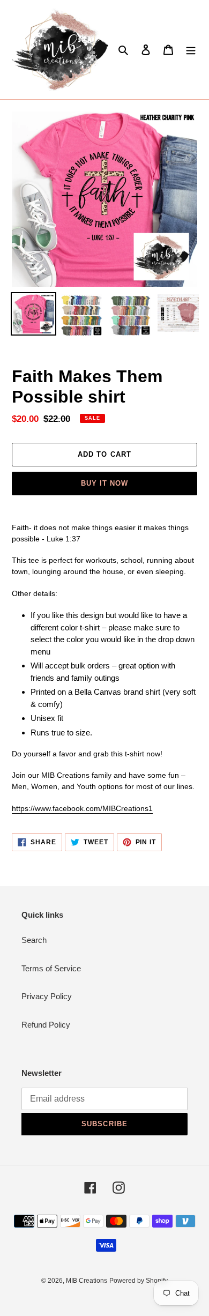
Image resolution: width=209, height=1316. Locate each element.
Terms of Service (51, 968)
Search (34, 940)
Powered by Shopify (138, 1280)
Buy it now (104, 483)
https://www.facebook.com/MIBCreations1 (82, 808)
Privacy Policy (46, 996)
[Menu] (191, 49)
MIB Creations (86, 1280)
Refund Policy (45, 1024)
